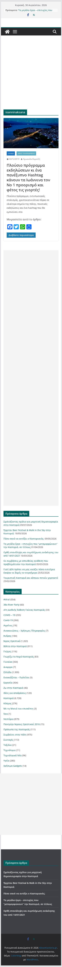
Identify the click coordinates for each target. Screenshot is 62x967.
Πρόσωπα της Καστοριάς (16, 729)
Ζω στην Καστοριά (13, 687)
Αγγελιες (8, 625)
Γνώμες (7, 651)
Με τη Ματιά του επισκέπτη (18, 708)
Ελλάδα (11, 153)
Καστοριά (8, 698)
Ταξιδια (7, 744)
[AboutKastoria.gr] (7, 31)
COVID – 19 (9, 615)
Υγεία (6, 760)
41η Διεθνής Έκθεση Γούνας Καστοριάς (24, 609)
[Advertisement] (31, 77)
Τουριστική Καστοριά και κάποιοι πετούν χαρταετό (30, 577)
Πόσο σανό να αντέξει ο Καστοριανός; (23, 538)
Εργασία (7, 682)
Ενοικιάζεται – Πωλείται (16, 677)
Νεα (5, 713)
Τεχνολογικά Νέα (12, 755)
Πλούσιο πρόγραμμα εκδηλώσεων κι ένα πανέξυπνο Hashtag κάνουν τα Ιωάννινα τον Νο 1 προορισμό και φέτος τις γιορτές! (28, 177)
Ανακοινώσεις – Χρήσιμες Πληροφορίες (24, 630)
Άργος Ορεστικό (11, 641)
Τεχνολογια (9, 750)
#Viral (6, 599)
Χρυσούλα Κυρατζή (31, 159)
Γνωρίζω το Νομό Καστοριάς (18, 656)
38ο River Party (11, 604)
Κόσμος (7, 703)
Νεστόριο (8, 718)
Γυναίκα (7, 661)
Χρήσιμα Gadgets (12, 765)
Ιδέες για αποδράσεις (26, 153)
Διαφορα (8, 667)
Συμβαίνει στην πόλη (14, 734)
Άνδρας (7, 635)
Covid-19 (8, 620)
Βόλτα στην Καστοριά (15, 646)
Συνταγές (8, 739)
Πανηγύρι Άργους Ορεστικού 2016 (21, 724)
